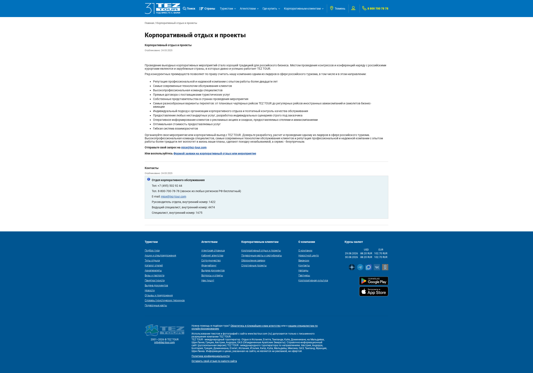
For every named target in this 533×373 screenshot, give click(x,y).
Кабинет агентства (212, 255)
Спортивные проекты (254, 265)
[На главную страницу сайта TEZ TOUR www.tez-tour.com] (162, 8)
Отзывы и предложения (159, 295)
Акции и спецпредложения (160, 255)
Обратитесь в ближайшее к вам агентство (255, 325)
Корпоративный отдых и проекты (261, 250)
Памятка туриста (154, 280)
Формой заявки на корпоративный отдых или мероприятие (214, 153)
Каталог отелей (154, 265)
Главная (149, 23)
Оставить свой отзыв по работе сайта (214, 361)
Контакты (304, 265)
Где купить (270, 8)
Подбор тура (152, 250)
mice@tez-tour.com (194, 147)
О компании (305, 250)
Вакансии (303, 260)
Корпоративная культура (313, 280)
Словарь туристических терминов (165, 300)
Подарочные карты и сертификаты (261, 255)
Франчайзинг (209, 265)
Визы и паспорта (154, 275)
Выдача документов (156, 285)
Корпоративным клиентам (302, 8)
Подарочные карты (156, 305)
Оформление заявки (253, 260)
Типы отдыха (152, 260)
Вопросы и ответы (212, 275)
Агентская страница (213, 250)
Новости (150, 290)
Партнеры (304, 275)
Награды (303, 270)
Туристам (226, 8)
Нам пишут (207, 280)
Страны (209, 8)
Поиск (191, 8)
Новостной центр (308, 255)
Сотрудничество (211, 260)
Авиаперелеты (153, 270)
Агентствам (248, 8)
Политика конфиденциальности (211, 356)
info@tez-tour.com (164, 342)
